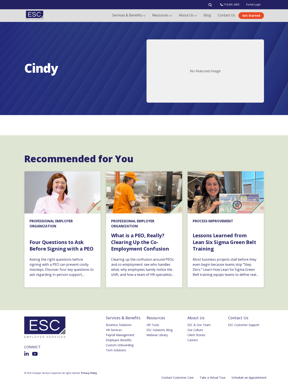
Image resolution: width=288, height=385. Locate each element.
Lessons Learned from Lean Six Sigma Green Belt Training (224, 242)
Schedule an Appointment (248, 378)
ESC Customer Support (243, 325)
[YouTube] (35, 353)
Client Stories (196, 335)
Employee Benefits (119, 340)
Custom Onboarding (119, 345)
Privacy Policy (89, 373)
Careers (192, 340)
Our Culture (195, 330)
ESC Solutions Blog (159, 330)
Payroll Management (120, 335)
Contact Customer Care (177, 378)
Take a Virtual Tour (213, 378)
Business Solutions (119, 325)
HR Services (114, 330)
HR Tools (153, 325)
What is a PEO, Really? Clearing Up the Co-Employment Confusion (140, 242)
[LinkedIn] (26, 353)
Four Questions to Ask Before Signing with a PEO (61, 245)
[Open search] (210, 5)
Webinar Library (157, 335)
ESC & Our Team (199, 325)
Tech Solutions (116, 350)
